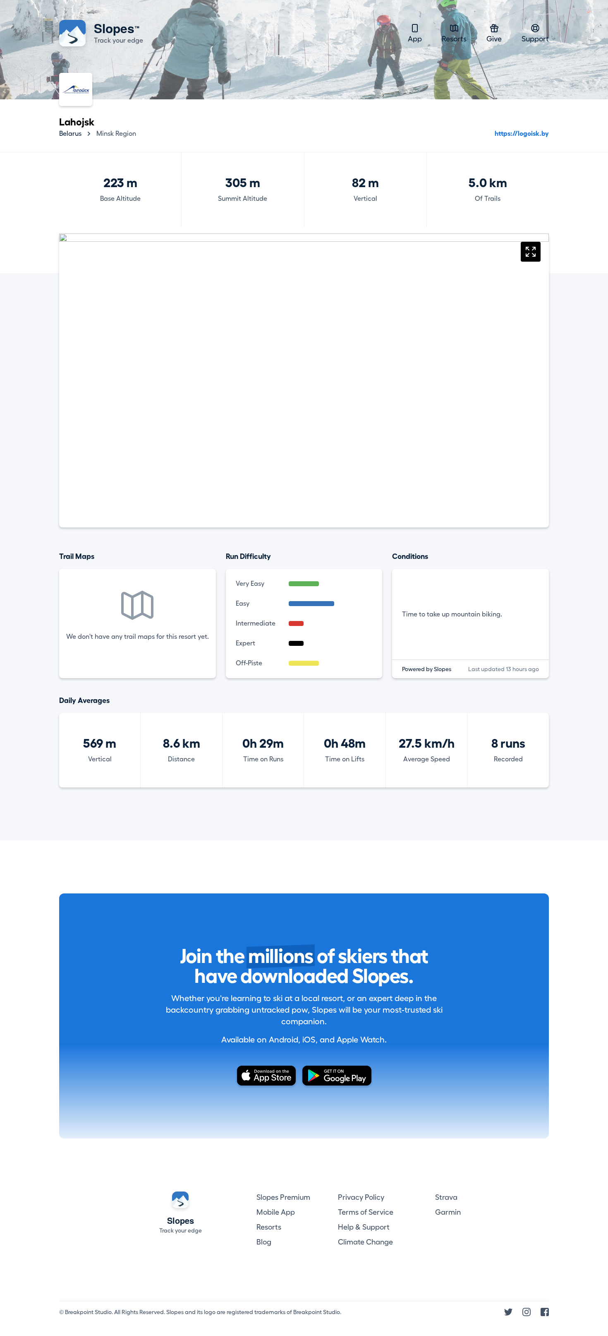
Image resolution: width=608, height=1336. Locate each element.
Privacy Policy (361, 1197)
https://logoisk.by (522, 133)
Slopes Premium (283, 1197)
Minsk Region (116, 133)
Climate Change (365, 1242)
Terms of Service (365, 1212)
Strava (446, 1197)
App (415, 39)
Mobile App (275, 1212)
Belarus (70, 133)
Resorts (454, 39)
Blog (263, 1242)
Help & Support (364, 1227)
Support (535, 39)
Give (494, 39)
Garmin (448, 1212)
